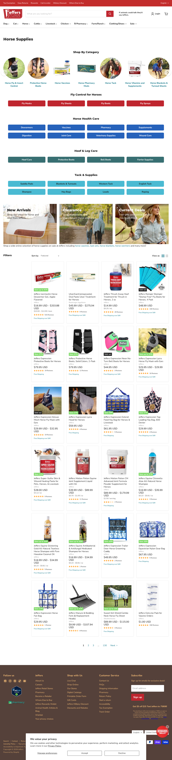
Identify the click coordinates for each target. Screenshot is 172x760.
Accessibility (104, 704)
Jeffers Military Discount (77, 704)
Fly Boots (105, 103)
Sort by (35, 256)
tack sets (94, 245)
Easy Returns (23, 3)
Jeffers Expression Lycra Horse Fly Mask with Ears (151, 360)
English (163, 3)
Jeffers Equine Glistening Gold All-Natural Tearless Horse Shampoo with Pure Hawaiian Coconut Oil (46, 550)
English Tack (145, 183)
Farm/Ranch (98, 23)
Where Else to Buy (76, 3)
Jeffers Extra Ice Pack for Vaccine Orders (150, 614)
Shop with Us (74, 675)
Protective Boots (66, 159)
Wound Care (145, 135)
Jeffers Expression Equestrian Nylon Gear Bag (152, 547)
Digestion (27, 135)
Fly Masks (27, 103)
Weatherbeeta (109, 618)
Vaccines (66, 127)
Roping (145, 191)
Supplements (145, 127)
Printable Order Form (76, 696)
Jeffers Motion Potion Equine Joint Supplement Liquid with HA (82, 481)
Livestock (51, 23)
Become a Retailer (43, 696)
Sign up (137, 697)
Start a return (105, 700)
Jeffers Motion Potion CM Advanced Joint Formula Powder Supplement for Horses (116, 482)
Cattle (37, 23)
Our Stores (72, 688)
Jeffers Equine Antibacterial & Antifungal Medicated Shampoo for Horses (82, 548)
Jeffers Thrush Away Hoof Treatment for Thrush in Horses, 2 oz (116, 297)
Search (6, 741)
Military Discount (60, 3)
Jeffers (36, 302)
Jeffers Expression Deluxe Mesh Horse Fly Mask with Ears (47, 420)
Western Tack (106, 183)
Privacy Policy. (54, 745)
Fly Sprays (145, 103)
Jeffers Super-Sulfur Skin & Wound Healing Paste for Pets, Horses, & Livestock (47, 481)
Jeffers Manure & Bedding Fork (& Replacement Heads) (81, 616)
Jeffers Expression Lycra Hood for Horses (80, 418)
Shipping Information (108, 688)
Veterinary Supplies (106, 135)
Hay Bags (66, 191)
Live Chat (71, 680)
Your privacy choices (44, 719)
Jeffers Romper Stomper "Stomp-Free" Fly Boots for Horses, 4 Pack (152, 297)
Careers (38, 684)
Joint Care (66, 135)
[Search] (110, 14)
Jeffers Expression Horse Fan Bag (46, 614)
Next (113, 645)
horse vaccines (82, 245)
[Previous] (4, 72)
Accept (84, 753)
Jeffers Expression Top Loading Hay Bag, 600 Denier (149, 420)
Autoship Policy (9, 744)
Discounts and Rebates (77, 708)
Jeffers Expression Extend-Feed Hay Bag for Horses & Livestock (117, 420)
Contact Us (104, 680)
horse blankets (107, 245)
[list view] (167, 256)
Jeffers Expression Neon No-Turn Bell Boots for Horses (117, 360)
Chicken (65, 23)
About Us (39, 680)
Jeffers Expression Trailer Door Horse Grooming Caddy (116, 548)
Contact (15, 741)
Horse (25, 23)
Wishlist (39, 715)
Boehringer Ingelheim (77, 302)
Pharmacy (106, 127)
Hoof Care (27, 159)
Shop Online (72, 684)
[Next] (167, 72)
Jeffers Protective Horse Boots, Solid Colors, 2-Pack (82, 360)
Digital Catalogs (74, 692)
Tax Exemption (9, 3)
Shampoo (26, 191)
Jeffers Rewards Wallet (45, 704)
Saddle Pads (26, 183)
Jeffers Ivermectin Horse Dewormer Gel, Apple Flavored (45, 297)
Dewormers (27, 127)
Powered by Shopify (11, 752)
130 (105, 645)
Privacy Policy (154, 718)
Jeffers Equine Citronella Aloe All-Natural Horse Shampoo (150, 481)
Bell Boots (106, 159)
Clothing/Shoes (117, 23)
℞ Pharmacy (80, 23)
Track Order (104, 711)
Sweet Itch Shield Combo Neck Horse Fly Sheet (116, 614)
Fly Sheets (66, 103)
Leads (106, 191)
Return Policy (105, 696)
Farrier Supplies (145, 159)
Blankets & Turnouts (66, 183)
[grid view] (163, 256)
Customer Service (109, 675)
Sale (132, 23)
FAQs (101, 684)
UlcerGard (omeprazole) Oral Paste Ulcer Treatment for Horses (82, 297)
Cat (15, 23)
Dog (5, 23)
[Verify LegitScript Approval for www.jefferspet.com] (17, 691)
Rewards (34, 3)
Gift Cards (71, 700)
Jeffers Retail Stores (44, 688)
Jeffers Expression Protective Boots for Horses (47, 360)
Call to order (46, 3)
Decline (122, 753)
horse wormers (122, 245)
